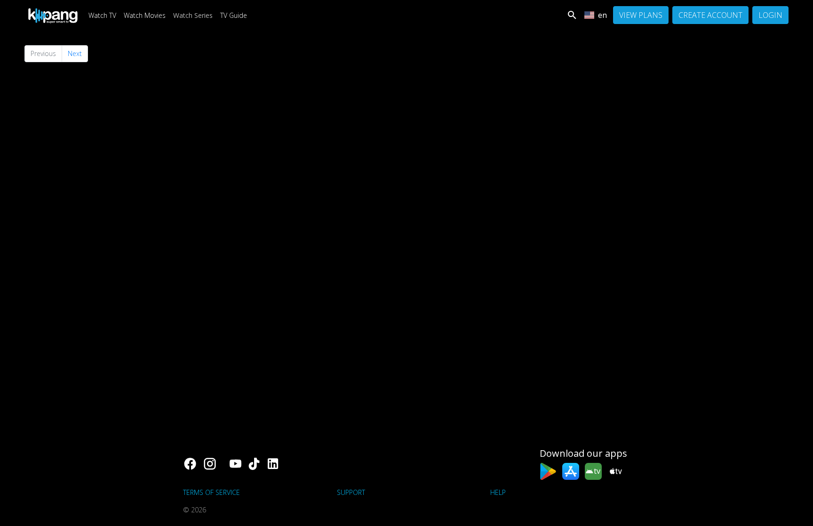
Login (770, 15)
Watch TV (102, 15)
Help (498, 492)
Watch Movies (145, 15)
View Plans (640, 15)
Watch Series (193, 15)
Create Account (710, 15)
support (351, 492)
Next (75, 53)
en (602, 15)
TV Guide (233, 15)
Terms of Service (211, 492)
